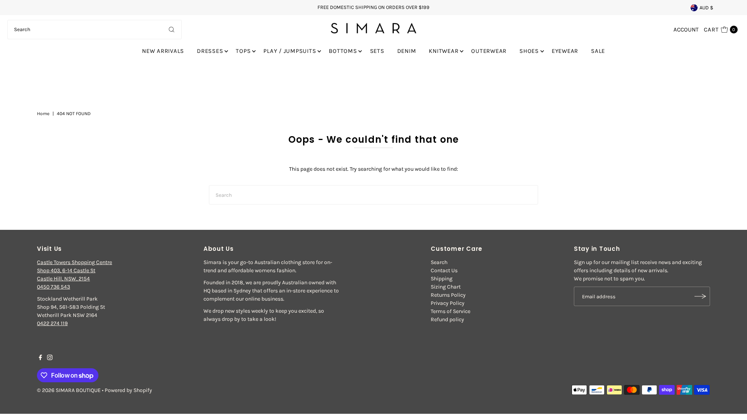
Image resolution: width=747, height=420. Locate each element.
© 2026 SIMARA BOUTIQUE (69, 390)
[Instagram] (50, 358)
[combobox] (94, 29)
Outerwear (489, 50)
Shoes (529, 50)
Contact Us (444, 270)
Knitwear (443, 50)
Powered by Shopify (128, 390)
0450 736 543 (53, 287)
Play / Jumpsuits (289, 50)
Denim (406, 50)
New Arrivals (163, 50)
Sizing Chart (446, 287)
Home (43, 113)
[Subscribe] (700, 296)
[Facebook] (40, 358)
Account (686, 29)
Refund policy (447, 319)
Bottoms (343, 50)
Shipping (441, 278)
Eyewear (565, 50)
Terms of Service (450, 311)
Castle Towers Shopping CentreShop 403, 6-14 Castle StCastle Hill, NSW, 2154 (74, 270)
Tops (243, 50)
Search (439, 262)
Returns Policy (448, 295)
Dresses (210, 50)
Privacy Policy (448, 303)
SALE (598, 50)
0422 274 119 (52, 323)
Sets (377, 50)
